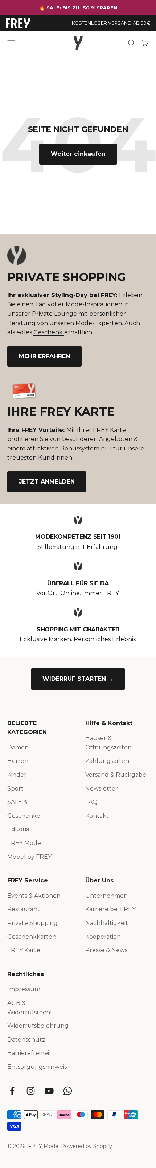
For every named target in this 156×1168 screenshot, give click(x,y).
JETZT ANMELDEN (47, 481)
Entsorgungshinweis (37, 1066)
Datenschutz (26, 1039)
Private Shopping (32, 923)
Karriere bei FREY (110, 909)
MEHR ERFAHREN (44, 356)
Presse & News (106, 950)
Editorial (19, 829)
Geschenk (48, 332)
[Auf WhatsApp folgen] (68, 1091)
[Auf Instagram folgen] (31, 1091)
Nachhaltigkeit (106, 923)
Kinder (16, 774)
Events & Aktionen (34, 895)
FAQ (91, 802)
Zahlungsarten (107, 760)
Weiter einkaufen (78, 153)
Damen (18, 747)
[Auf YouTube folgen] (49, 1091)
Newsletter (101, 788)
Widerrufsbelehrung (38, 1025)
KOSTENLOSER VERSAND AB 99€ (111, 23)
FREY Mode (24, 843)
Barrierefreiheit (29, 1053)
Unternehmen (106, 895)
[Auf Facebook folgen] (12, 1091)
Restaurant (23, 909)
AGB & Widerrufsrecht (30, 1007)
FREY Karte (109, 430)
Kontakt (97, 815)
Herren (17, 760)
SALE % (18, 802)
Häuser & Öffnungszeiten (108, 743)
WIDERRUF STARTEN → (78, 678)
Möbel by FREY (29, 856)
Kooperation (103, 936)
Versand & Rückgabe (115, 774)
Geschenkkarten (31, 936)
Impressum (23, 989)
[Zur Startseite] (18, 23)
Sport (15, 788)
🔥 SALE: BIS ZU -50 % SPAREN (78, 8)
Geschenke (23, 815)
